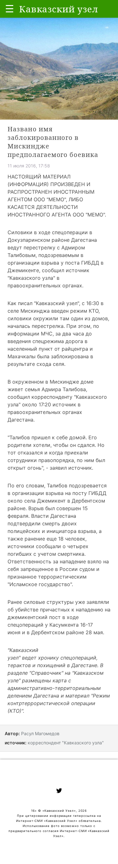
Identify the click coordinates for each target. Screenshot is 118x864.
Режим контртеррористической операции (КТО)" (59, 703)
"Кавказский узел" (56, 303)
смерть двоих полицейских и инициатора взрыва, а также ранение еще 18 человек (55, 531)
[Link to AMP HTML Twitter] (59, 791)
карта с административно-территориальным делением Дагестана (54, 688)
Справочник (46, 673)
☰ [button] (9, 9)
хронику (48, 657)
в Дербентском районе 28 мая (65, 632)
